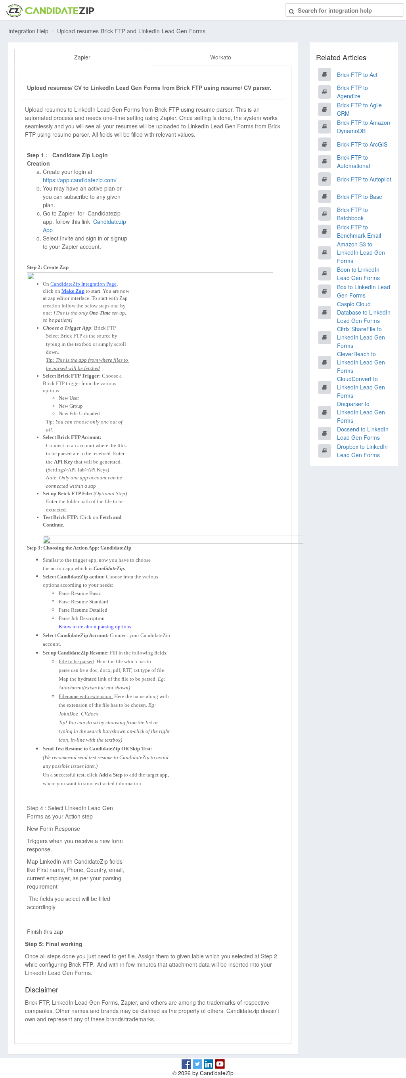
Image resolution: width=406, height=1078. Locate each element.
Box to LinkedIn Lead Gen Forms (363, 291)
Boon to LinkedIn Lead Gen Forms (358, 273)
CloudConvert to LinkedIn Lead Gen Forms (361, 387)
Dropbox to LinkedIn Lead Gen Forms (362, 451)
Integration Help (28, 31)
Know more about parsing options (95, 627)
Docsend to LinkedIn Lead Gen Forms (363, 433)
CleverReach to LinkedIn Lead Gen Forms (361, 362)
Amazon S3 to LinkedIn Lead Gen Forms (361, 252)
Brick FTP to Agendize (352, 92)
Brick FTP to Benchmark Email (359, 231)
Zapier (82, 57)
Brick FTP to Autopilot (364, 179)
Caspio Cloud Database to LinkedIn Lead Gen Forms (364, 312)
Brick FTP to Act (357, 74)
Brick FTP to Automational (353, 161)
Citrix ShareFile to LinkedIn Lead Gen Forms (361, 337)
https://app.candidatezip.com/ (80, 180)
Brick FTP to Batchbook (352, 214)
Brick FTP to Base (359, 196)
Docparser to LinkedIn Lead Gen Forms (361, 412)
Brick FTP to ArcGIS (362, 144)
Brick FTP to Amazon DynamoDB (363, 126)
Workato (220, 57)
